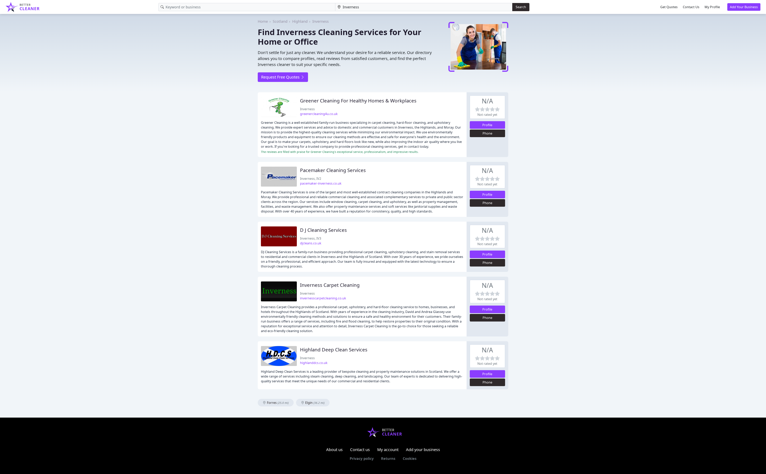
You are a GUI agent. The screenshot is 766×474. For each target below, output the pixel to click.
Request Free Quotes (281, 77)
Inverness (320, 21)
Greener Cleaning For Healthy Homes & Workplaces (358, 100)
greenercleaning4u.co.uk (319, 114)
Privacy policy (362, 458)
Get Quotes (669, 7)
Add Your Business (744, 7)
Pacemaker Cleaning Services (333, 170)
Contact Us (691, 7)
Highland (300, 21)
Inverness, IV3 (310, 238)
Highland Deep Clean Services (333, 349)
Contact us (360, 449)
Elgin (314, 402)
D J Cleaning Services (323, 230)
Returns (388, 458)
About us (334, 449)
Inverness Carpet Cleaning (330, 285)
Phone (487, 133)
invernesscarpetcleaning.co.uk (323, 298)
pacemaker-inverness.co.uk (321, 183)
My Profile (712, 7)
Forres (277, 402)
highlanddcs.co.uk (314, 363)
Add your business (423, 449)
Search (521, 7)
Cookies (410, 458)
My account (388, 449)
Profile (487, 125)
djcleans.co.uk (310, 243)
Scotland (280, 21)
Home (263, 21)
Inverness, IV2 (310, 178)
